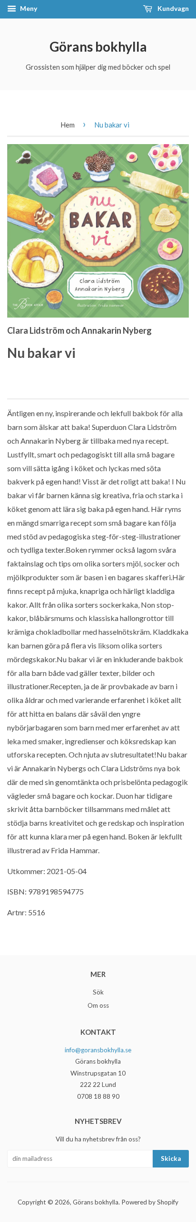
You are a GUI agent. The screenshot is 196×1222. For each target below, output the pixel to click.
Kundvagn (172, 8)
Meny (28, 8)
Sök (98, 992)
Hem (67, 124)
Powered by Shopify (149, 1202)
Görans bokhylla (98, 46)
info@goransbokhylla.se (98, 1050)
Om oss (98, 1005)
